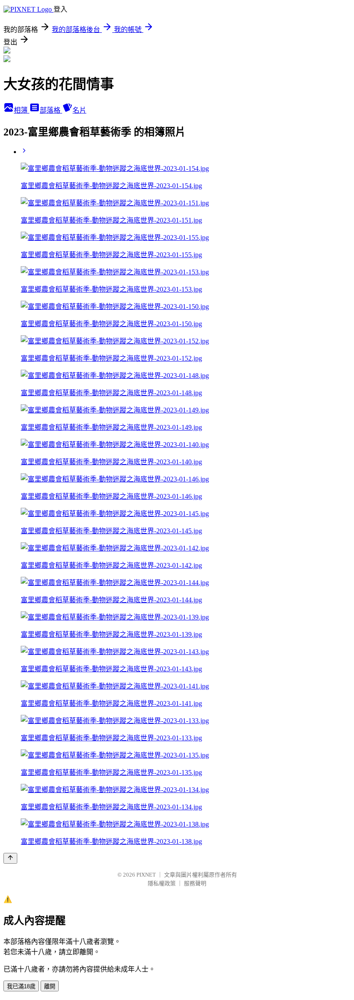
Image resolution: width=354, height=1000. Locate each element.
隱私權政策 (162, 883)
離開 (49, 986)
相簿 (21, 110)
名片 (79, 110)
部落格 (51, 110)
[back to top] (10, 858)
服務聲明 (195, 883)
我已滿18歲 (21, 986)
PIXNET (146, 874)
